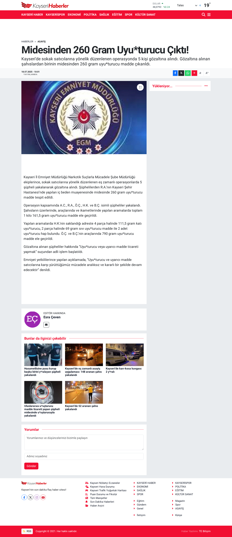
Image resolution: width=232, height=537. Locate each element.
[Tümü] (206, 86)
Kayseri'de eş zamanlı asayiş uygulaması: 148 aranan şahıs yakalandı (83, 372)
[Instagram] (37, 497)
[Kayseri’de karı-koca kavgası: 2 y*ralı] (125, 354)
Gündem (141, 504)
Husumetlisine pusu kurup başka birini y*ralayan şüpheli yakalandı (42, 372)
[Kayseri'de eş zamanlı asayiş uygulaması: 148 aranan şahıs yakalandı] (84, 354)
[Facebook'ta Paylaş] (175, 73)
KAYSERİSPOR (55, 14)
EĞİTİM (117, 14)
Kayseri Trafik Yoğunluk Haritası (108, 490)
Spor (178, 504)
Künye (178, 515)
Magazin (180, 500)
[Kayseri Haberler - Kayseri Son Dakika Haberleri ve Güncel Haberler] (45, 5)
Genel (140, 508)
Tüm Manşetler (98, 498)
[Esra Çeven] (32, 319)
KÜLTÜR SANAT (145, 14)
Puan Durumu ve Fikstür (103, 494)
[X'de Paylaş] (181, 73)
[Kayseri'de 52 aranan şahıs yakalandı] (84, 392)
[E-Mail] (46, 325)
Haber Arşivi (97, 505)
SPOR (128, 14)
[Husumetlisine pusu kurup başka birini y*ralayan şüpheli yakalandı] (43, 354)
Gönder (31, 466)
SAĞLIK (104, 14)
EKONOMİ (74, 14)
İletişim (141, 515)
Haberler (27, 41)
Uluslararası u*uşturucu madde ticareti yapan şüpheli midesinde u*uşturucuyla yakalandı (42, 410)
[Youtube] (43, 497)
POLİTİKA (90, 14)
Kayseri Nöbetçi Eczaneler (105, 482)
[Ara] (204, 14)
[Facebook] (24, 497)
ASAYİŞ (42, 41)
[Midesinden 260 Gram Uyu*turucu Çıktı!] (84, 117)
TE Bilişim (205, 531)
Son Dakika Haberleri (102, 501)
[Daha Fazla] (194, 73)
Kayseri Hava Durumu (102, 486)
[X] (30, 497)
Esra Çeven (51, 317)
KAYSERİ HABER (32, 14)
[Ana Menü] (208, 14)
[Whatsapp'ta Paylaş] (188, 73)
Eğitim (140, 500)
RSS (28, 531)
